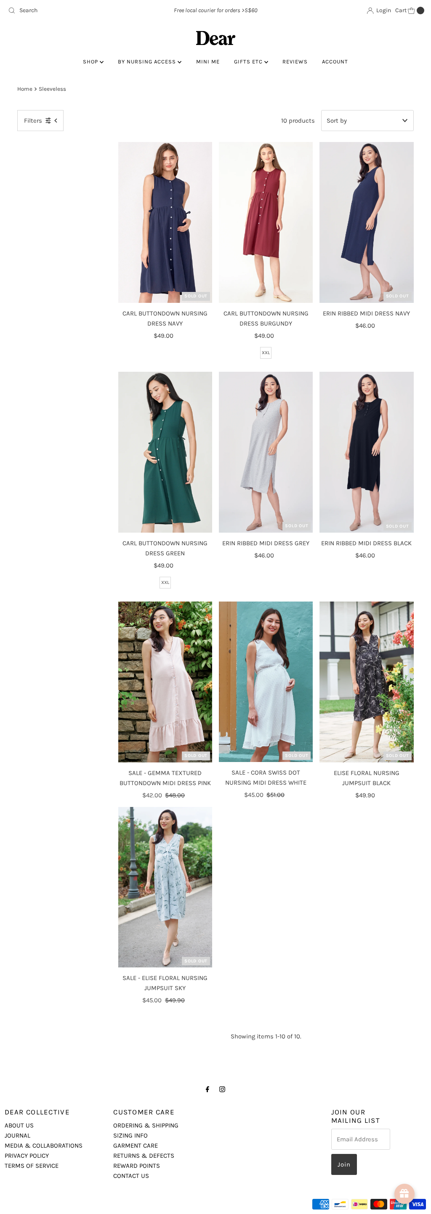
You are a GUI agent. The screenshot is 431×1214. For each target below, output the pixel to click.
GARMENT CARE (135, 1145)
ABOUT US (19, 1125)
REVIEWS (295, 61)
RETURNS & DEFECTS (143, 1155)
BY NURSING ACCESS (148, 61)
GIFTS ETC (249, 61)
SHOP (91, 61)
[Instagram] (222, 1089)
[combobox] (73, 10)
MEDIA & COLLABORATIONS (43, 1145)
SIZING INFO (130, 1135)
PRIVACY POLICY (27, 1155)
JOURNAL (17, 1135)
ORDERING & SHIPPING (145, 1125)
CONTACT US (131, 1176)
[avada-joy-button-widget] (404, 1194)
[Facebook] (207, 1089)
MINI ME (208, 61)
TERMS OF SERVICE (32, 1165)
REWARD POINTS (136, 1165)
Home (24, 89)
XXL (266, 352)
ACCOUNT (335, 61)
